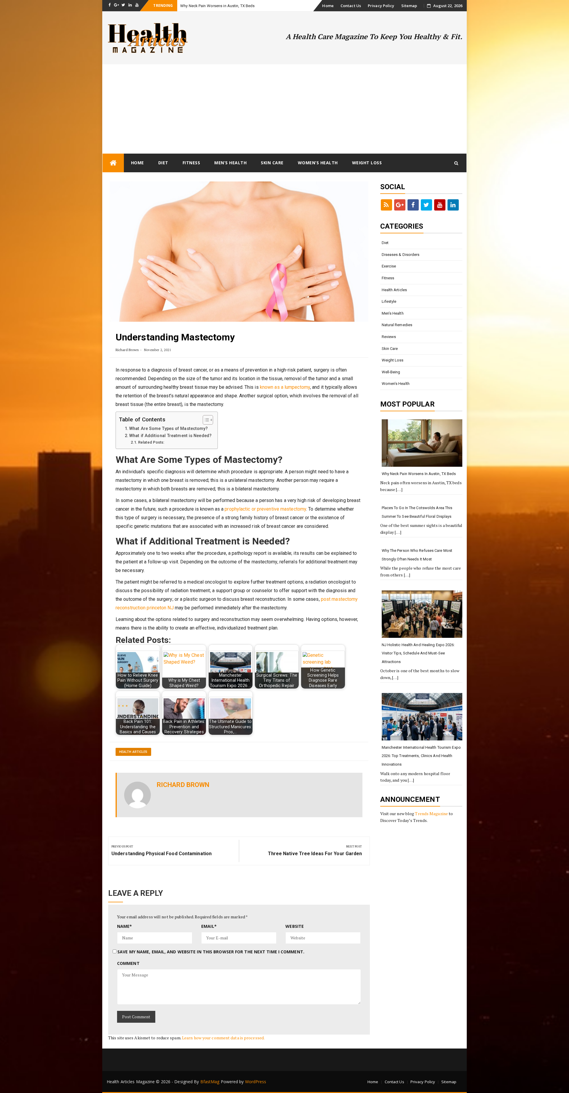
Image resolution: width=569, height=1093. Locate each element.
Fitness (191, 162)
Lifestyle (389, 301)
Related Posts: (151, 442)
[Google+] (399, 205)
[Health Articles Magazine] (113, 163)
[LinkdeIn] (453, 205)
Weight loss (367, 162)
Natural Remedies (397, 325)
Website (294, 926)
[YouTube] (439, 205)
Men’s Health (230, 162)
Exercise (389, 266)
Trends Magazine (431, 813)
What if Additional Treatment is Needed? (170, 435)
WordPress (255, 1081)
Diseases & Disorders (401, 254)
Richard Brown (127, 350)
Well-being (391, 372)
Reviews (389, 336)
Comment (128, 963)
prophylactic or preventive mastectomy (265, 509)
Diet (163, 162)
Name (124, 926)
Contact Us (351, 5)
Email (209, 926)
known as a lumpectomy (285, 387)
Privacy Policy (381, 5)
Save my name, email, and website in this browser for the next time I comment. (210, 952)
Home (327, 5)
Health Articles (133, 752)
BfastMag (210, 1081)
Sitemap (409, 5)
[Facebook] (413, 205)
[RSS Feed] (386, 205)
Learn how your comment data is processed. (223, 1038)
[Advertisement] (284, 108)
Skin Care (272, 162)
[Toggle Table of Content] (205, 420)
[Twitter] (426, 205)
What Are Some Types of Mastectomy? (168, 428)
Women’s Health (318, 162)
